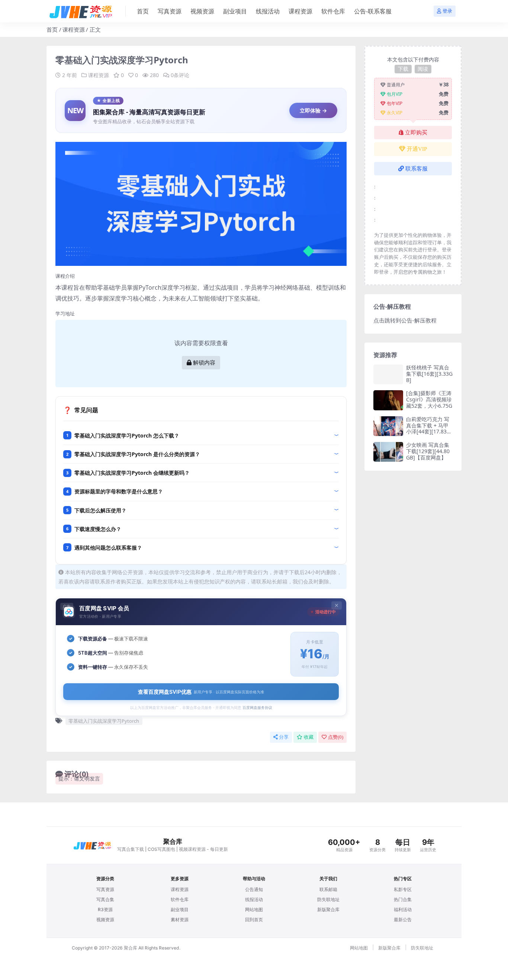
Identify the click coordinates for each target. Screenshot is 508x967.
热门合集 (403, 899)
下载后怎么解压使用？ (100, 510)
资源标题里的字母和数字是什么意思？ (118, 491)
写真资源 (169, 11)
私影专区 (403, 889)
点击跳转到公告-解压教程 (405, 320)
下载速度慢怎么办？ (97, 528)
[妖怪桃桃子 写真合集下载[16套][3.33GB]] (388, 374)
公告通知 (254, 889)
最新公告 (403, 919)
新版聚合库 (328, 909)
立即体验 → (313, 110)
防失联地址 (328, 899)
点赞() (335, 737)
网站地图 (254, 909)
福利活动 (403, 909)
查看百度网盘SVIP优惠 (201, 691)
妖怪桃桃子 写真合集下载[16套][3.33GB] (429, 374)
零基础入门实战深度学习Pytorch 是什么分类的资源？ (137, 454)
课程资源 (300, 11)
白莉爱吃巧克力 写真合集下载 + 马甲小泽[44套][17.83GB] (428, 428)
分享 (284, 737)
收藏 (309, 737)
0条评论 (180, 75)
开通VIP (417, 149)
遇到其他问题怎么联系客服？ (108, 547)
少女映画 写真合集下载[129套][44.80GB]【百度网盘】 (428, 451)
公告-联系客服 (373, 11)
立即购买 (416, 133)
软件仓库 (333, 11)
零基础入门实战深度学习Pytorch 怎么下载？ (126, 435)
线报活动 (268, 11)
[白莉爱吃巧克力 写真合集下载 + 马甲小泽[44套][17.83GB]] (388, 426)
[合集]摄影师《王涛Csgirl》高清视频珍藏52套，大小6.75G (429, 399)
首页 (143, 11)
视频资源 (202, 11)
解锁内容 (204, 363)
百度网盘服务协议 (257, 707)
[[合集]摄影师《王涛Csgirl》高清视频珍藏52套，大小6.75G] (388, 400)
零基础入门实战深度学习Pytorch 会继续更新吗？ (132, 472)
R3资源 (105, 909)
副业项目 (235, 11)
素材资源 (180, 919)
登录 (447, 11)
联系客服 (416, 169)
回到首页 (254, 919)
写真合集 (105, 899)
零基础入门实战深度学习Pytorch (103, 721)
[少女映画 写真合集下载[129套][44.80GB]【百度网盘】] (388, 452)
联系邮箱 (328, 889)
